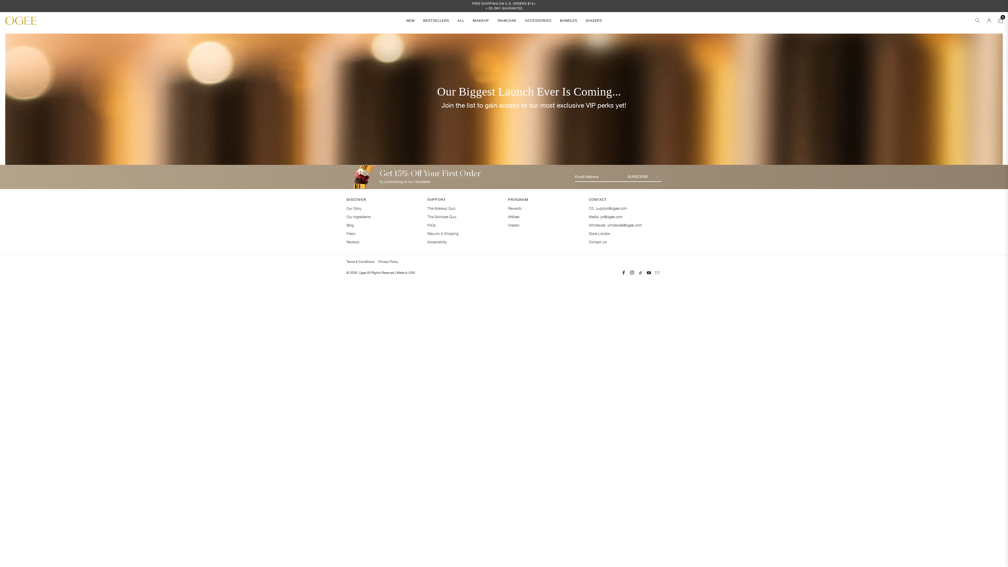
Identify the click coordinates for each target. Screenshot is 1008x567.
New (410, 20)
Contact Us (598, 242)
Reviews (352, 242)
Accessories (538, 20)
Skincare (507, 20)
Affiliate (513, 216)
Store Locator (599, 233)
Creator (513, 225)
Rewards (515, 208)
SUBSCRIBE (638, 177)
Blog (350, 225)
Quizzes (594, 20)
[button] (410, 20)
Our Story (353, 208)
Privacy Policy (388, 262)
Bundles (568, 20)
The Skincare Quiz (441, 216)
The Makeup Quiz (441, 208)
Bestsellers (436, 20)
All (461, 20)
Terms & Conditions (360, 262)
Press (350, 233)
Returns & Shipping (443, 233)
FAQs (431, 225)
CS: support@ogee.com (608, 208)
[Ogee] (21, 21)
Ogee (362, 273)
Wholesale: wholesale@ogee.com (615, 225)
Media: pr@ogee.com (606, 216)
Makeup (481, 20)
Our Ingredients (358, 216)
